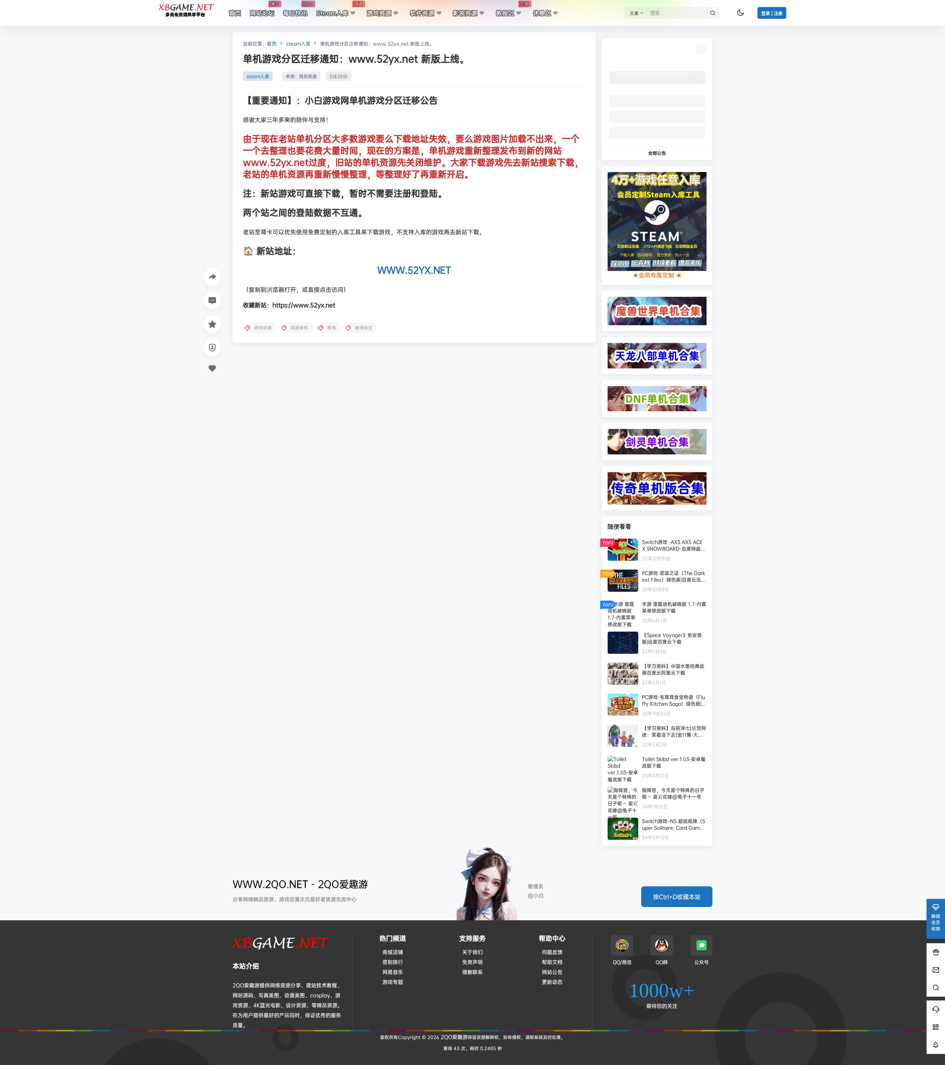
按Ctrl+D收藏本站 (677, 897)
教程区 (512, 9)
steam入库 (298, 43)
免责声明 (472, 961)
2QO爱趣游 (453, 1036)
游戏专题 (392, 981)
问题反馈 (552, 951)
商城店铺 (392, 951)
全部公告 (657, 153)
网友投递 (308, 76)
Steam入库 (339, 9)
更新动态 (552, 981)
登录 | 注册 (772, 13)
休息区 (542, 13)
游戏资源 (379, 13)
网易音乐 (392, 971)
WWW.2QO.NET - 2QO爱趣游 (300, 883)
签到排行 (392, 961)
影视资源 (465, 13)
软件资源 (422, 13)
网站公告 (552, 971)
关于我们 (472, 951)
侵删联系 (472, 971)
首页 (271, 43)
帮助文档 (552, 961)
